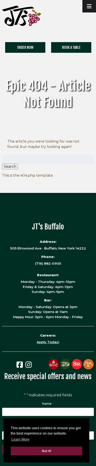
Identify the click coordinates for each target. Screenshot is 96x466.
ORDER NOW (25, 47)
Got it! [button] (46, 451)
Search (10, 166)
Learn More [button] (20, 439)
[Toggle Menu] (89, 6)
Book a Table (71, 47)
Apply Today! (48, 342)
